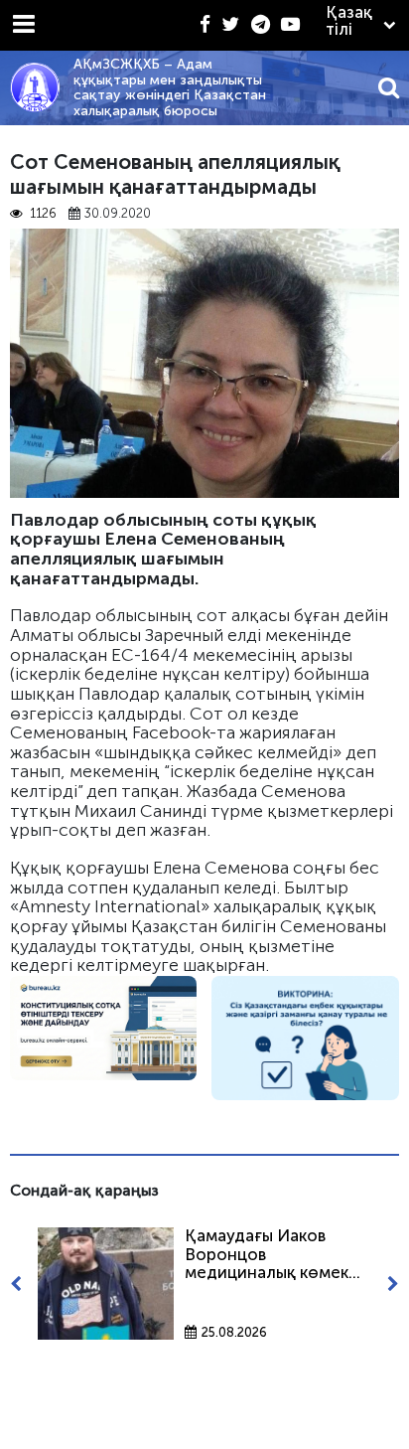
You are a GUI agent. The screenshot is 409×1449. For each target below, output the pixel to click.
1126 (43, 214)
